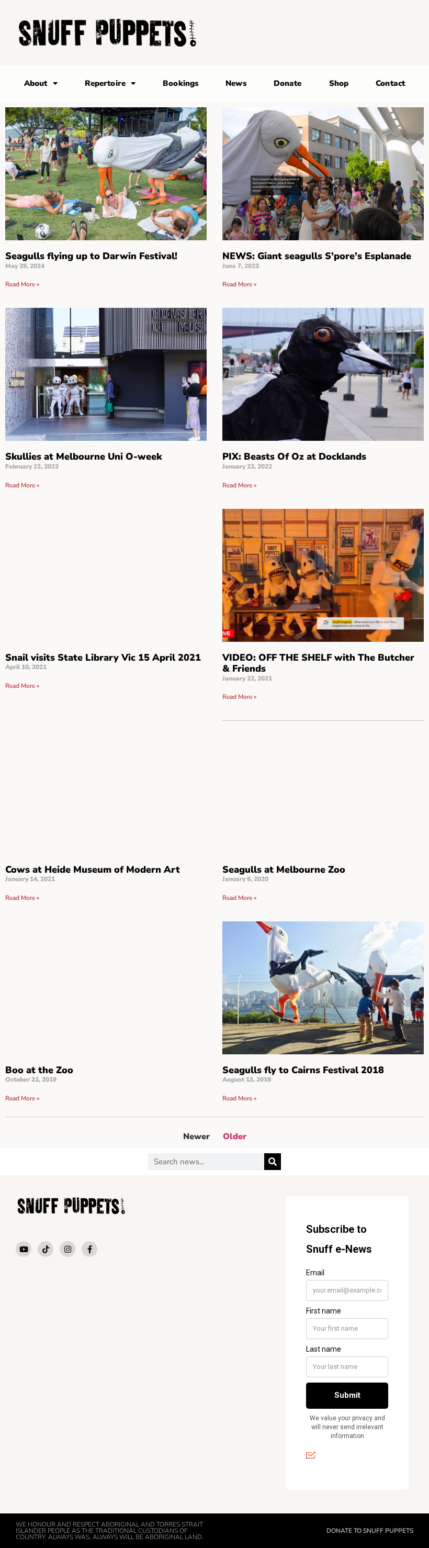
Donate (288, 83)
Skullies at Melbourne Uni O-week (83, 456)
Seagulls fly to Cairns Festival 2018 (303, 1070)
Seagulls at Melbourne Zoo (283, 869)
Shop (338, 83)
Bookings (180, 83)
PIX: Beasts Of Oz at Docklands (294, 456)
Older (234, 1136)
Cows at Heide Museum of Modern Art (92, 869)
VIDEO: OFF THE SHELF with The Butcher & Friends (318, 663)
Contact (390, 83)
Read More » (22, 284)
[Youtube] (23, 1249)
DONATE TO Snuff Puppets (369, 1531)
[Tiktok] (45, 1249)
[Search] (272, 1161)
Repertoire (105, 83)
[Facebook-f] (89, 1249)
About (36, 83)
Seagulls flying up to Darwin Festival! (91, 256)
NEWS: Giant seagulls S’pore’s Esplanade (316, 256)
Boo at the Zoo (39, 1070)
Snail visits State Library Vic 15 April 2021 (103, 657)
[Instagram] (67, 1249)
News (235, 83)
